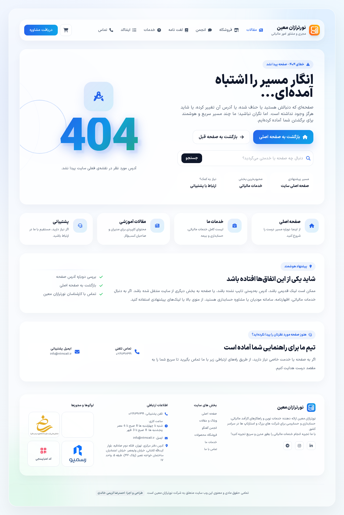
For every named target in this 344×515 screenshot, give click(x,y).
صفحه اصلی (209, 414)
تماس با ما (210, 449)
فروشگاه (225, 30)
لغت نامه (176, 30)
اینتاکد (125, 30)
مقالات (251, 30)
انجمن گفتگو (209, 428)
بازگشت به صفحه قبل (218, 137)
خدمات (149, 30)
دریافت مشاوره (41, 30)
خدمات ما (211, 442)
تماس (102, 30)
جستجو (192, 158)
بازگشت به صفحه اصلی (279, 137)
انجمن (201, 30)
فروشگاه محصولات (205, 435)
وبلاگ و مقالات (208, 421)
